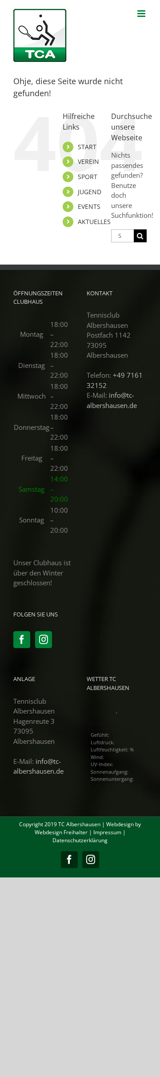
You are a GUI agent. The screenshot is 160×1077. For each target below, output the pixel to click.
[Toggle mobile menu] (142, 13)
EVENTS (89, 206)
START (87, 147)
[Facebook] (21, 639)
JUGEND (89, 192)
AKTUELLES (94, 221)
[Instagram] (43, 639)
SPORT (87, 176)
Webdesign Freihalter (61, 832)
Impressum (107, 832)
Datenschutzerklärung (80, 840)
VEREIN (88, 161)
